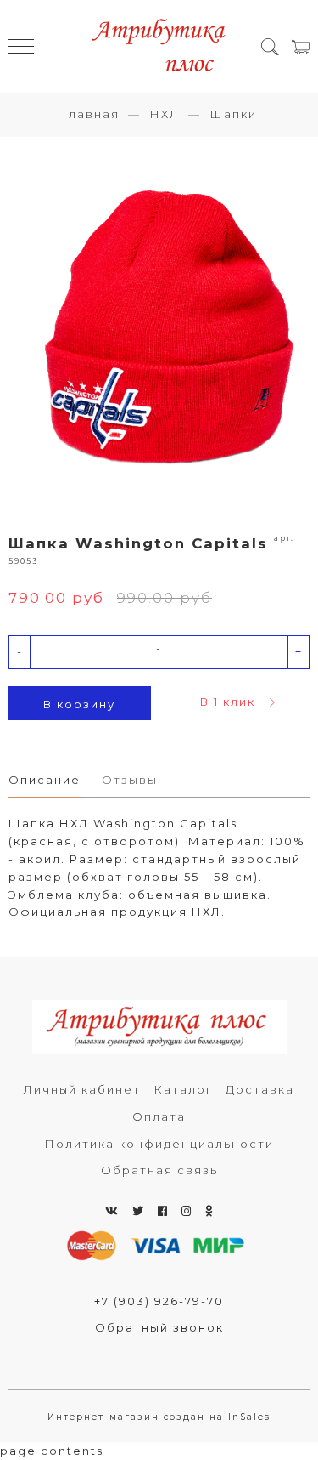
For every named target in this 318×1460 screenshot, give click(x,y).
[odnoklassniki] (209, 1211)
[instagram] (186, 1211)
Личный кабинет (82, 1089)
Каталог (183, 1089)
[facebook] (163, 1211)
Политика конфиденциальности (159, 1143)
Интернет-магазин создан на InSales (159, 1417)
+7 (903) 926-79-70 (159, 1301)
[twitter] (138, 1211)
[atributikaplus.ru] (159, 46)
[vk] (112, 1211)
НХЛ (164, 114)
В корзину (79, 704)
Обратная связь (159, 1170)
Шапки (233, 114)
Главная (91, 114)
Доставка (260, 1089)
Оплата (159, 1116)
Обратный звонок (159, 1327)
